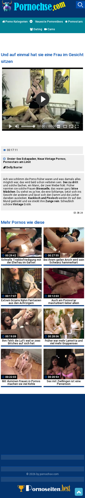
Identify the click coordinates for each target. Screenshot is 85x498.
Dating (37, 29)
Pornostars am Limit (17, 162)
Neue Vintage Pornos (51, 158)
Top (79, 492)
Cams (51, 29)
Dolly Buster (14, 167)
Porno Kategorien (16, 21)
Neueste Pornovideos (49, 21)
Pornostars (75, 21)
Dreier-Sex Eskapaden (21, 158)
